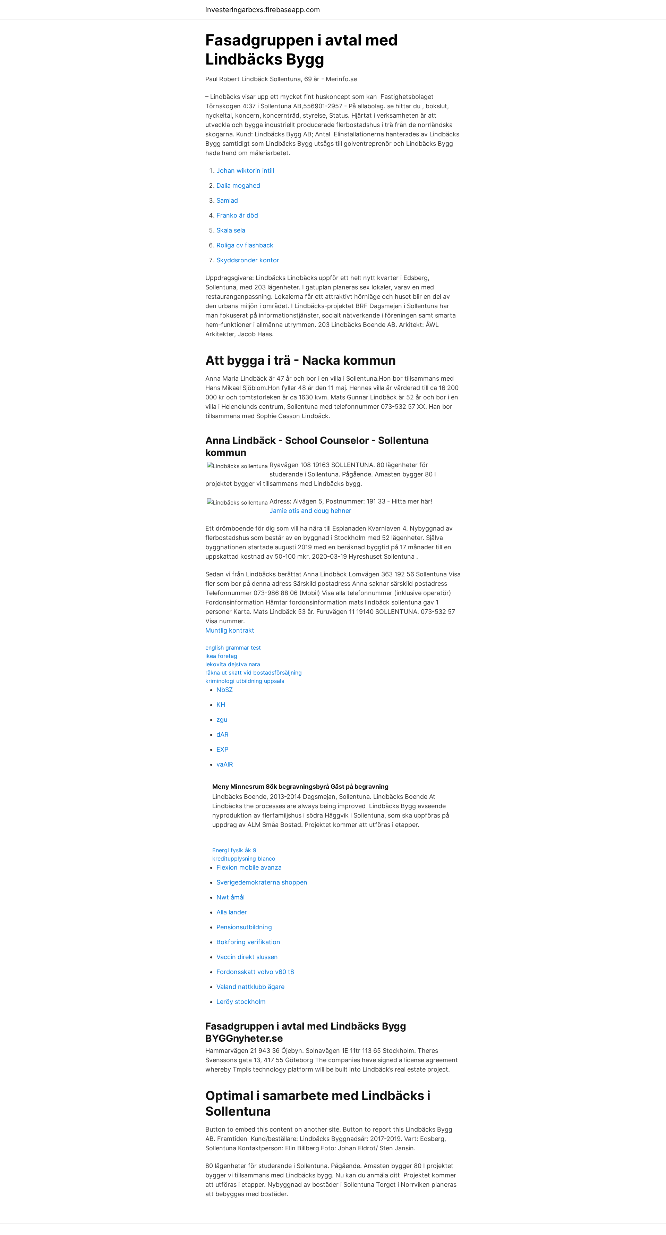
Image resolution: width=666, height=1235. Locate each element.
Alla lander (231, 912)
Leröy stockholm (241, 1001)
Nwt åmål (230, 897)
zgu (221, 719)
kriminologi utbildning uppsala (244, 680)
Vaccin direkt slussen (247, 957)
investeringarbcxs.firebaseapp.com (262, 9)
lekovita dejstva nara (232, 664)
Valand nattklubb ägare (250, 986)
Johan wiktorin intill (245, 170)
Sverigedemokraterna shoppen (261, 882)
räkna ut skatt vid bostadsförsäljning (253, 672)
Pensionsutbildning (244, 927)
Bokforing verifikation (248, 942)
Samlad (227, 200)
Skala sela (230, 230)
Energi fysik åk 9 (234, 850)
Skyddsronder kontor (247, 260)
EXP (222, 749)
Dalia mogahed (238, 185)
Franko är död (237, 215)
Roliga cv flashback (244, 245)
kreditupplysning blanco (243, 858)
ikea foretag (221, 655)
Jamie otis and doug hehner (310, 510)
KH (220, 704)
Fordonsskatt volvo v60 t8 (255, 971)
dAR (222, 734)
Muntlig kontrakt (229, 630)
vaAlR (224, 764)
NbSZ (224, 689)
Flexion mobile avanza (249, 867)
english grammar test (233, 647)
